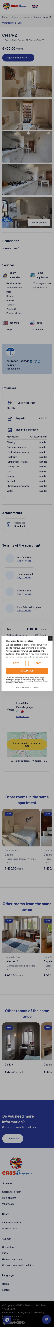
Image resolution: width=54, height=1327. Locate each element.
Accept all (27, 671)
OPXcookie (19, 687)
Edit (38, 663)
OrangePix (35, 687)
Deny (16, 663)
